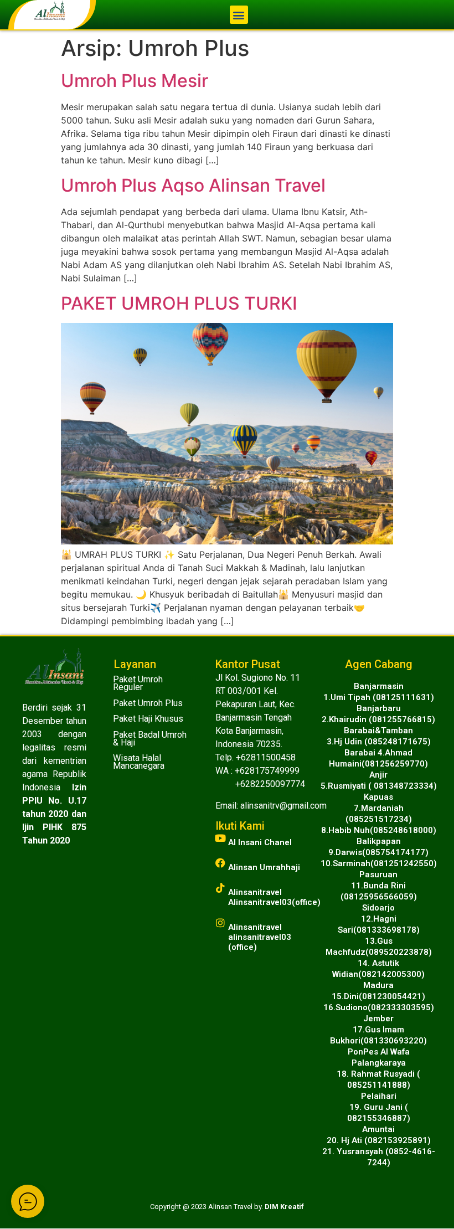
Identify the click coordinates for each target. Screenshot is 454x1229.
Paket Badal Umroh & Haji (150, 738)
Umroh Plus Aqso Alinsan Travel (193, 185)
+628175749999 (267, 770)
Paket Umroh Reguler (138, 683)
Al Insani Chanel (260, 842)
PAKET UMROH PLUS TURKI (179, 303)
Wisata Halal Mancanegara (138, 762)
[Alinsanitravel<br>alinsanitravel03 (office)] (220, 923)
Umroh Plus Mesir (134, 80)
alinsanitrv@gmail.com (283, 805)
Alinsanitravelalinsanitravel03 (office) (259, 937)
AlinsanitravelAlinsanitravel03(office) (274, 897)
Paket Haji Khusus (148, 718)
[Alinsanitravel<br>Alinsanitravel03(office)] (220, 888)
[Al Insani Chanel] (220, 838)
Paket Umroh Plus (148, 703)
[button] (239, 15)
